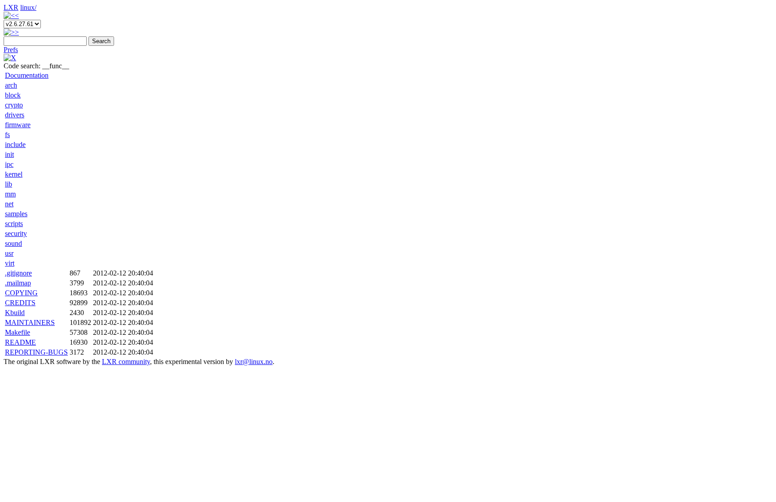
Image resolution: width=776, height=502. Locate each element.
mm (10, 194)
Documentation (26, 75)
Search (101, 41)
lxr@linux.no (254, 361)
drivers (14, 115)
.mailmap (18, 283)
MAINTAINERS (30, 322)
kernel (13, 174)
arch (11, 85)
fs (7, 134)
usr (9, 253)
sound (13, 243)
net (9, 204)
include (15, 144)
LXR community (126, 361)
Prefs (11, 49)
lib (8, 184)
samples (16, 214)
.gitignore (18, 273)
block (13, 95)
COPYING (21, 293)
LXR (11, 7)
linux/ (28, 7)
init (9, 154)
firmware (18, 125)
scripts (14, 223)
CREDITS (20, 303)
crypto (14, 105)
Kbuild (15, 312)
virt (9, 263)
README (20, 342)
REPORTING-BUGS (36, 352)
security (16, 233)
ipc (9, 164)
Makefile (17, 332)
